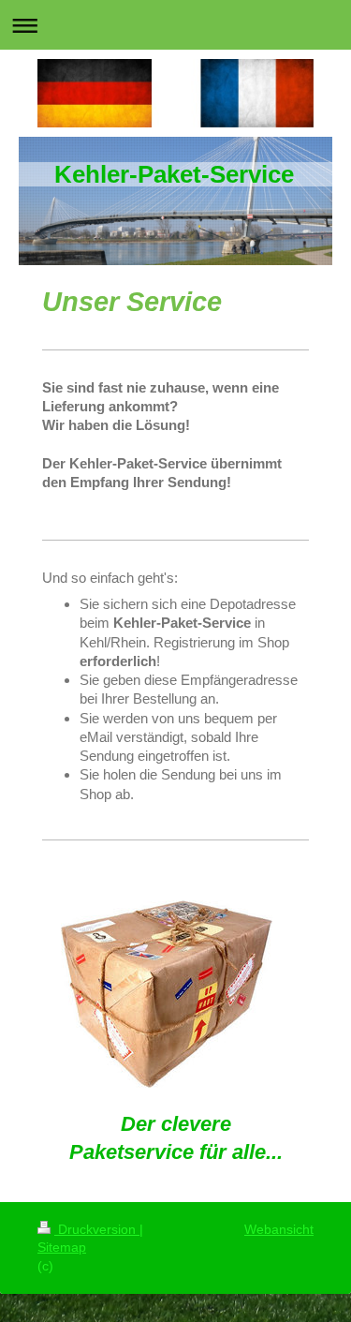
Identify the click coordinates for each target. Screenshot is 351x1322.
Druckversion (96, 1229)
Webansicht (279, 1229)
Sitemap (61, 1247)
